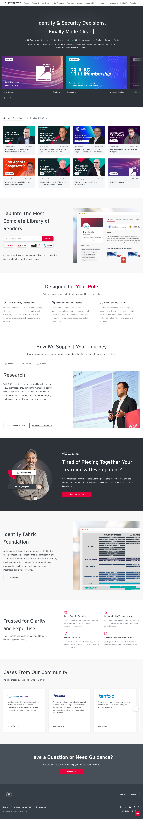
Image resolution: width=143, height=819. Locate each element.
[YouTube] (130, 807)
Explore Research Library (16, 425)
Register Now (119, 92)
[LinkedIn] (121, 807)
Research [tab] (12, 363)
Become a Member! (53, 92)
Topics (26, 3)
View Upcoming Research (42, 425)
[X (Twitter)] (139, 807)
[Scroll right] (136, 708)
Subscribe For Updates (128, 794)
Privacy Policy (27, 807)
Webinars (70, 3)
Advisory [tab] (44, 363)
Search (47, 238)
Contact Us (71, 771)
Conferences (59, 3)
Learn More (14, 578)
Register (133, 3)
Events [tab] (28, 363)
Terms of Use (15, 807)
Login (122, 3)
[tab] (13, 119)
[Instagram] (125, 807)
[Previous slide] (5, 98)
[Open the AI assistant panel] (137, 813)
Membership (90, 3)
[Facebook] (134, 807)
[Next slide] (10, 98)
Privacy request (40, 807)
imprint (5, 807)
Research (35, 3)
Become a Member (77, 494)
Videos (79, 3)
